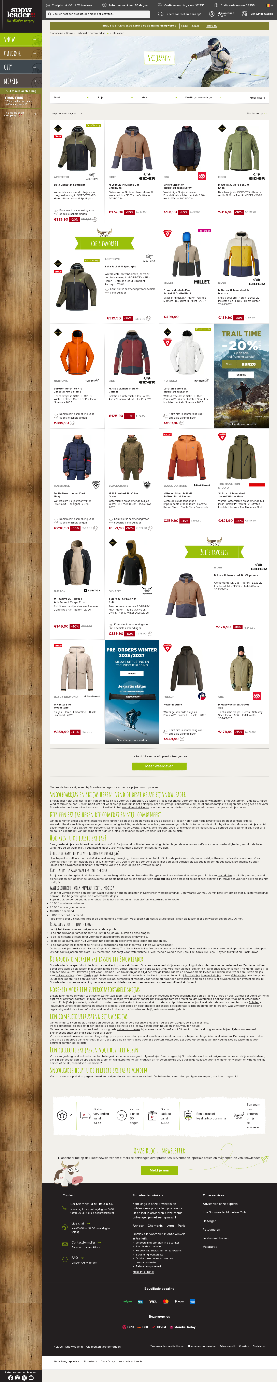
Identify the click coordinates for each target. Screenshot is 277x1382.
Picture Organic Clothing (103, 948)
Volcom (154, 948)
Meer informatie (143, 1271)
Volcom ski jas (65, 975)
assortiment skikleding (136, 807)
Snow (69, 33)
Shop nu (211, 25)
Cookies (244, 1346)
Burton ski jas (254, 972)
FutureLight (57, 1005)
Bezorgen (209, 1221)
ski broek (110, 1026)
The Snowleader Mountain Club (224, 1212)
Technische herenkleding (90, 33)
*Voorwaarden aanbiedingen (167, 1346)
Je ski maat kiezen (216, 1238)
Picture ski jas (106, 979)
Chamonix (155, 1225)
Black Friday (108, 1361)
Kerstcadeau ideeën (131, 1361)
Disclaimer (259, 1346)
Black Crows (250, 952)
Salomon (181, 948)
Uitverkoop (90, 1361)
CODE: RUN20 (190, 26)
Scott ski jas (192, 975)
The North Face (130, 948)
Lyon (170, 1225)
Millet (144, 948)
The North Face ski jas (254, 968)
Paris (181, 1225)
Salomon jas (129, 972)
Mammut (232, 952)
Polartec (254, 1002)
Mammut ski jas (211, 975)
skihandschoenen (128, 1029)
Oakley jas (90, 975)
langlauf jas (162, 879)
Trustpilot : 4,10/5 (62, 5)
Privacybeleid (227, 1346)
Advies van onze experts (220, 1203)
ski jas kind (74, 1063)
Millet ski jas (238, 975)
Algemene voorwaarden (202, 1346)
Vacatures (210, 1246)
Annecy (138, 1225)
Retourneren (211, 1229)
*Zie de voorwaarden (242, 424)
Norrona (165, 948)
